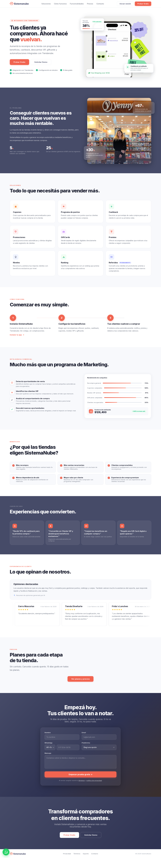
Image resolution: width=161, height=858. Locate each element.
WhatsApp (48, 743)
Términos (76, 854)
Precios (90, 4)
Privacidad (67, 854)
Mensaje (48, 753)
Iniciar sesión (125, 4)
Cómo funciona (60, 4)
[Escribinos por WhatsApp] (6, 852)
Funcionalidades (77, 4)
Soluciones (46, 4)
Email (84, 732)
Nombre (48, 732)
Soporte (86, 854)
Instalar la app (16, 335)
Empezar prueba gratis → (80, 774)
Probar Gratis (143, 4)
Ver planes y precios (80, 679)
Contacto (100, 4)
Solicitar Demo (40, 62)
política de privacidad (94, 780)
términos (81, 780)
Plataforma (86, 743)
